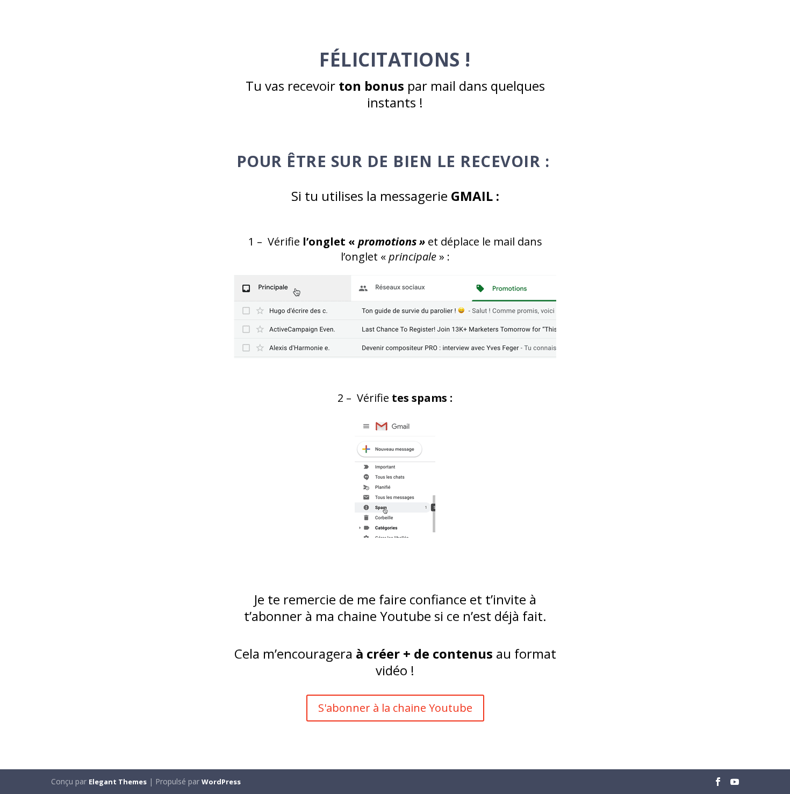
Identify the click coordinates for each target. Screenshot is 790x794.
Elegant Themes (118, 781)
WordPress (221, 781)
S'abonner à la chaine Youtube (395, 708)
